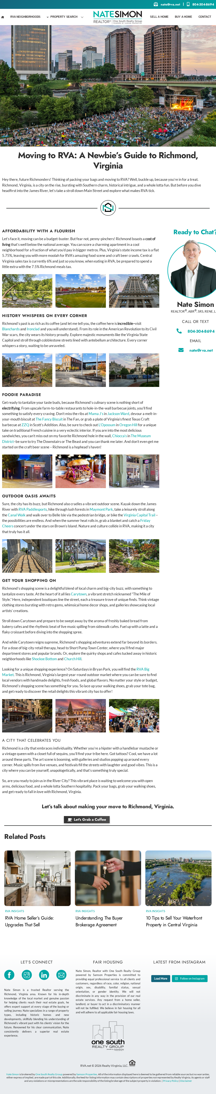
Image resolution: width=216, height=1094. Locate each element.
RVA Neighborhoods (25, 16)
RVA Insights (14, 911)
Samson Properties (86, 1074)
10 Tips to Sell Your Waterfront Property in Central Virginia (174, 921)
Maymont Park (101, 509)
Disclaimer (186, 1080)
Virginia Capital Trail (139, 515)
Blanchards (11, 329)
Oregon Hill (128, 425)
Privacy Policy (170, 1080)
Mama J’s (96, 413)
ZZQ (25, 425)
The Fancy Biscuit (49, 419)
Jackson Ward (118, 413)
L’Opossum (107, 425)
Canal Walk (17, 515)
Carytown (78, 594)
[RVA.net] (117, 17)
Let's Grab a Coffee (90, 819)
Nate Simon (12, 1074)
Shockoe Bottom (44, 659)
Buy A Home (183, 16)
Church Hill (72, 659)
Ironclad (33, 329)
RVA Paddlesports (33, 509)
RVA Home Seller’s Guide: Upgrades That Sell (29, 921)
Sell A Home (159, 16)
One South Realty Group (48, 1074)
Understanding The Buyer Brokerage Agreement (99, 921)
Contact (204, 16)
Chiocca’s (119, 436)
